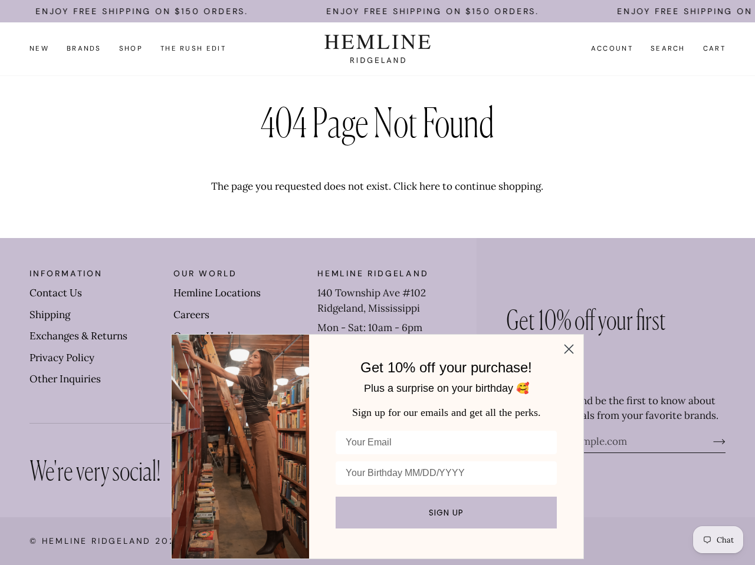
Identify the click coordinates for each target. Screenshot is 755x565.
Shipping (49, 314)
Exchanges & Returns (78, 335)
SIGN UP (446, 512)
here (429, 186)
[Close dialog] (569, 349)
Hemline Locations (217, 292)
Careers (191, 314)
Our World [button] (205, 273)
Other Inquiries (65, 378)
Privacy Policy (61, 357)
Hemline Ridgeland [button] (373, 273)
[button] (84, 48)
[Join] (710, 441)
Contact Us (55, 292)
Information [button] (66, 273)
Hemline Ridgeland (97, 541)
